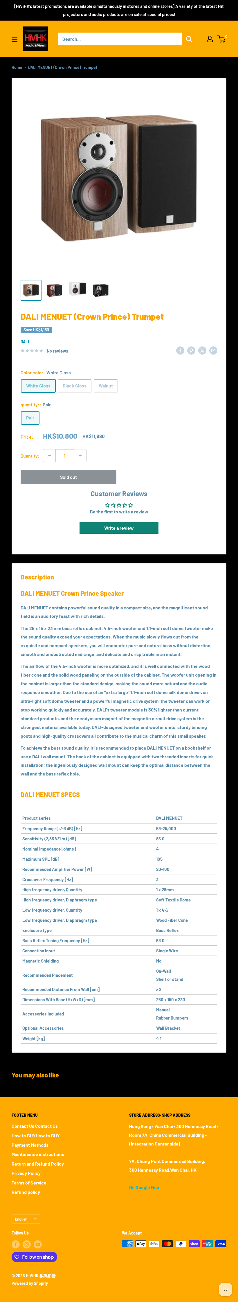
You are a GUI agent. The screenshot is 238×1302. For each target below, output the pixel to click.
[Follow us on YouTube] (38, 1244)
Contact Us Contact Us (35, 1126)
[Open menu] (14, 39)
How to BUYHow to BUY (36, 1135)
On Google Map (144, 1187)
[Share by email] (213, 350)
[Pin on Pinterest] (191, 350)
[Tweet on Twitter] (202, 350)
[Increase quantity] (80, 455)
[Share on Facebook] (180, 350)
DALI (25, 341)
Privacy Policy (26, 1173)
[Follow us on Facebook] (16, 1244)
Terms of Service (29, 1182)
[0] (221, 38)
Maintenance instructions (38, 1154)
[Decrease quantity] (49, 455)
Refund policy (26, 1192)
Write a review (119, 528)
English (21, 1218)
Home (17, 67)
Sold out (68, 477)
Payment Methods (30, 1145)
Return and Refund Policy (38, 1163)
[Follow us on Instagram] (27, 1244)
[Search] (189, 39)
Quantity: (30, 455)
